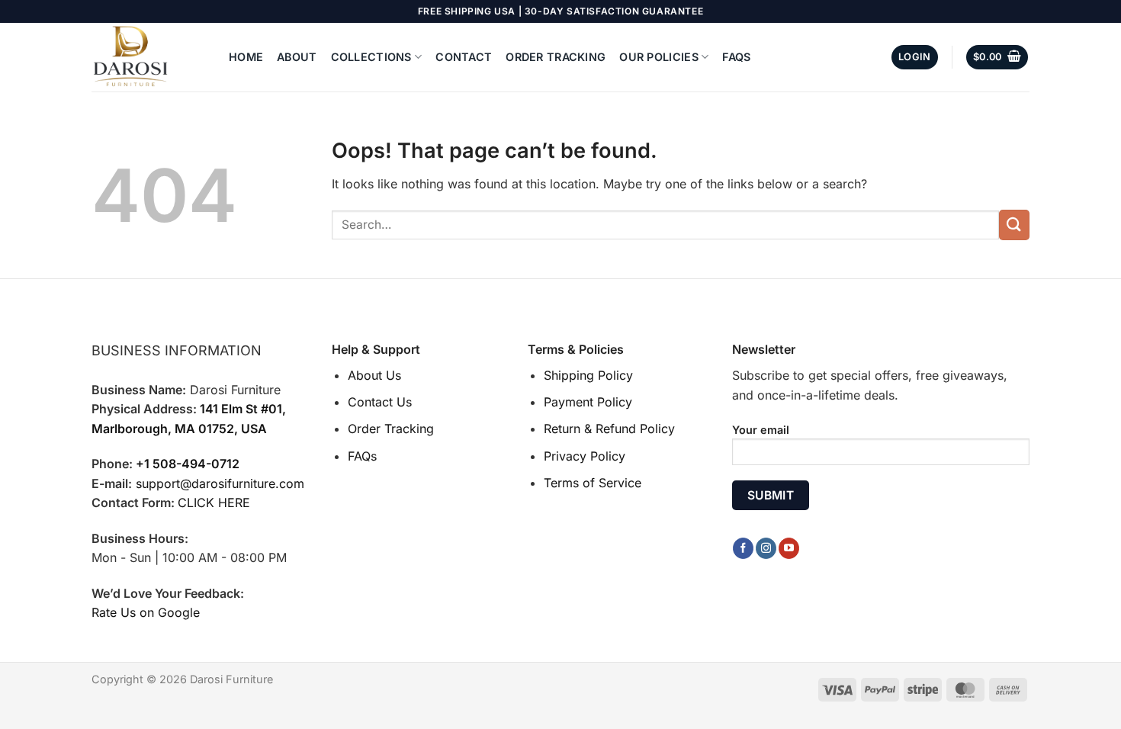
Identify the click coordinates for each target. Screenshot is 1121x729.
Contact (463, 56)
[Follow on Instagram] (766, 548)
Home (246, 56)
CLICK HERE (214, 502)
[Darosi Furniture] (149, 57)
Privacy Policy (584, 456)
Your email (760, 429)
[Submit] (1014, 224)
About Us (374, 375)
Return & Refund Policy (609, 428)
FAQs (736, 56)
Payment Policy (588, 401)
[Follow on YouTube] (789, 548)
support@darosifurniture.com (220, 483)
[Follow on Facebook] (743, 548)
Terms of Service (592, 482)
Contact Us (380, 401)
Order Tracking (555, 56)
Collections (371, 56)
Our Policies (658, 56)
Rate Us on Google (146, 612)
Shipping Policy (588, 375)
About (296, 56)
